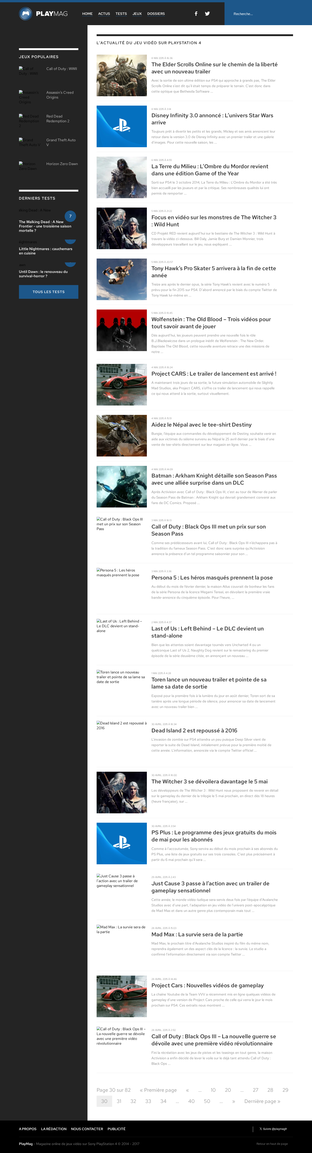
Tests (121, 13)
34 (163, 1101)
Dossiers (156, 13)
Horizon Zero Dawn (62, 163)
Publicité (117, 1129)
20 (228, 1090)
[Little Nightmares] (35, 242)
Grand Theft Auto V (61, 142)
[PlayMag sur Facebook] (196, 14)
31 (119, 1101)
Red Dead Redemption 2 (57, 118)
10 (213, 1090)
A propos (28, 1129)
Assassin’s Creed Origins (60, 95)
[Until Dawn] (29, 264)
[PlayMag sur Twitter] (207, 14)
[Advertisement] (53, 334)
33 (148, 1101)
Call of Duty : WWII (61, 68)
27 (255, 1090)
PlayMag (26, 1144)
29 (285, 1090)
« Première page (158, 1090)
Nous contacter (87, 1129)
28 (270, 1090)
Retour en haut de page (272, 1144)
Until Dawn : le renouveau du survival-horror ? (43, 273)
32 (133, 1101)
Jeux (137, 13)
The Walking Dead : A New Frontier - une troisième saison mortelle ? (45, 226)
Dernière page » (262, 1101)
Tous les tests (49, 292)
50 (207, 1101)
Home (87, 13)
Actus (104, 13)
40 (191, 1101)
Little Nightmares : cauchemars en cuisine (45, 251)
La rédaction (53, 1129)
